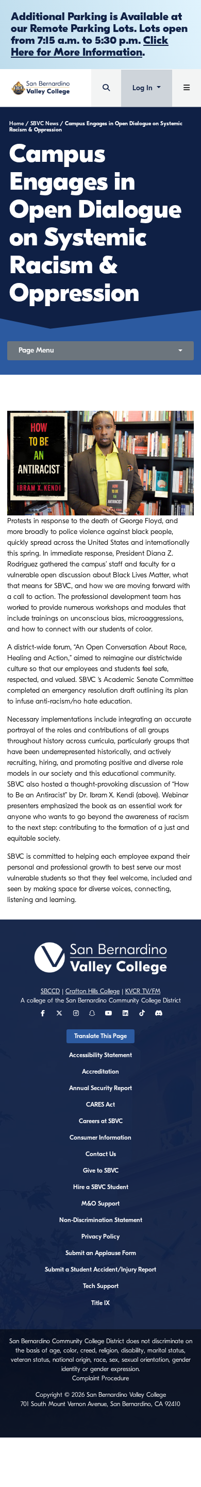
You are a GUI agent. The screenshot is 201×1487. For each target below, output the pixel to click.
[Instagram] (76, 1013)
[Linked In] (125, 1013)
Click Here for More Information (90, 46)
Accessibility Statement (100, 1055)
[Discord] (158, 1013)
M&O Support (100, 1203)
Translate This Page (100, 1036)
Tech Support (101, 1286)
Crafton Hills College (92, 991)
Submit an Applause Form (100, 1253)
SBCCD (50, 991)
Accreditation (100, 1071)
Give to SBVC (101, 1170)
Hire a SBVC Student (100, 1187)
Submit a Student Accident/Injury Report (100, 1269)
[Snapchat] (92, 1013)
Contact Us (101, 1154)
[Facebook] (43, 1013)
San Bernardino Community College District (123, 1000)
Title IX (100, 1303)
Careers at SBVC (101, 1121)
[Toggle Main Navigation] (186, 88)
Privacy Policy (100, 1236)
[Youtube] (108, 1013)
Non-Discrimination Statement (100, 1220)
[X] (59, 1013)
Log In (143, 87)
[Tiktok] (142, 1013)
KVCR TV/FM (142, 991)
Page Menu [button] (36, 350)
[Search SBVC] (106, 88)
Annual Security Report (100, 1088)
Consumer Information (100, 1137)
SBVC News (44, 124)
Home (16, 124)
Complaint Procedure (100, 1378)
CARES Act (100, 1104)
